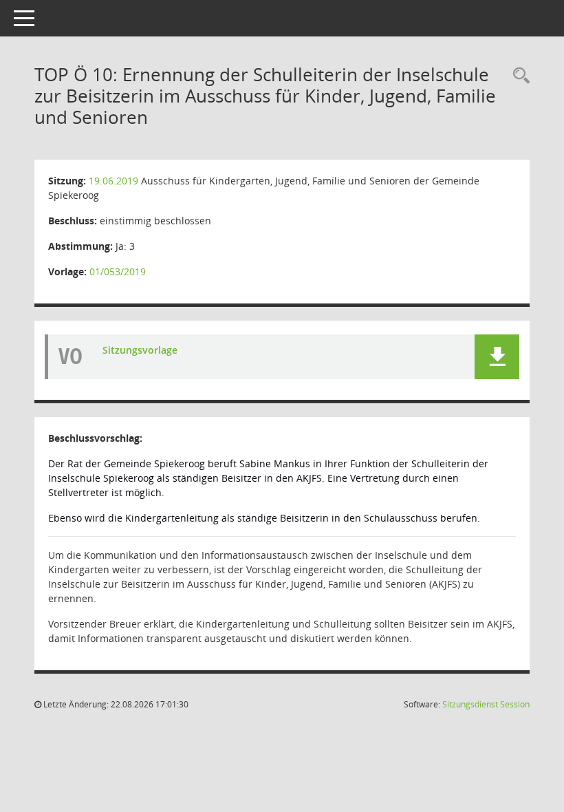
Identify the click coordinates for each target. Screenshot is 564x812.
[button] (497, 356)
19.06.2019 (113, 180)
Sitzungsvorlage (139, 349)
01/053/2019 (117, 271)
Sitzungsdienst (486, 704)
